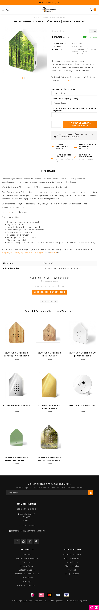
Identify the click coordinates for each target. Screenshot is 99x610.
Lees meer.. (67, 80)
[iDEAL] (33, 595)
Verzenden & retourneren (27, 573)
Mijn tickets (72, 562)
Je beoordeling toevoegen (51, 292)
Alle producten (72, 573)
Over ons (26, 554)
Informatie (48, 170)
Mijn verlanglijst (72, 566)
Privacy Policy (26, 566)
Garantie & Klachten (26, 585)
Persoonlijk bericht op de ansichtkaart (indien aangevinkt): (73, 109)
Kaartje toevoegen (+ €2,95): (65, 99)
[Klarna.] (41, 595)
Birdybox (5, 252)
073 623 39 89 (28, 525)
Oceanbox (14, 252)
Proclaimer (27, 562)
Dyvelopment (81, 601)
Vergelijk (72, 570)
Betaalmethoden (27, 570)
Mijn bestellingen (72, 558)
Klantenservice (27, 577)
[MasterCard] (49, 595)
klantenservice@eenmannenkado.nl (28, 531)
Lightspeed (60, 601)
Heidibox (32, 252)
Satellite (53, 252)
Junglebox (24, 252)
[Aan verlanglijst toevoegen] (91, 31)
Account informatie (72, 554)
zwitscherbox (48, 301)
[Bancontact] (58, 595)
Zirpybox (40, 252)
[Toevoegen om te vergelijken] (95, 31)
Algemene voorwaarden (27, 558)
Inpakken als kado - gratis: (64, 89)
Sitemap (27, 581)
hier (9, 212)
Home (35, 17)
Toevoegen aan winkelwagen (81, 124)
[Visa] (66, 595)
